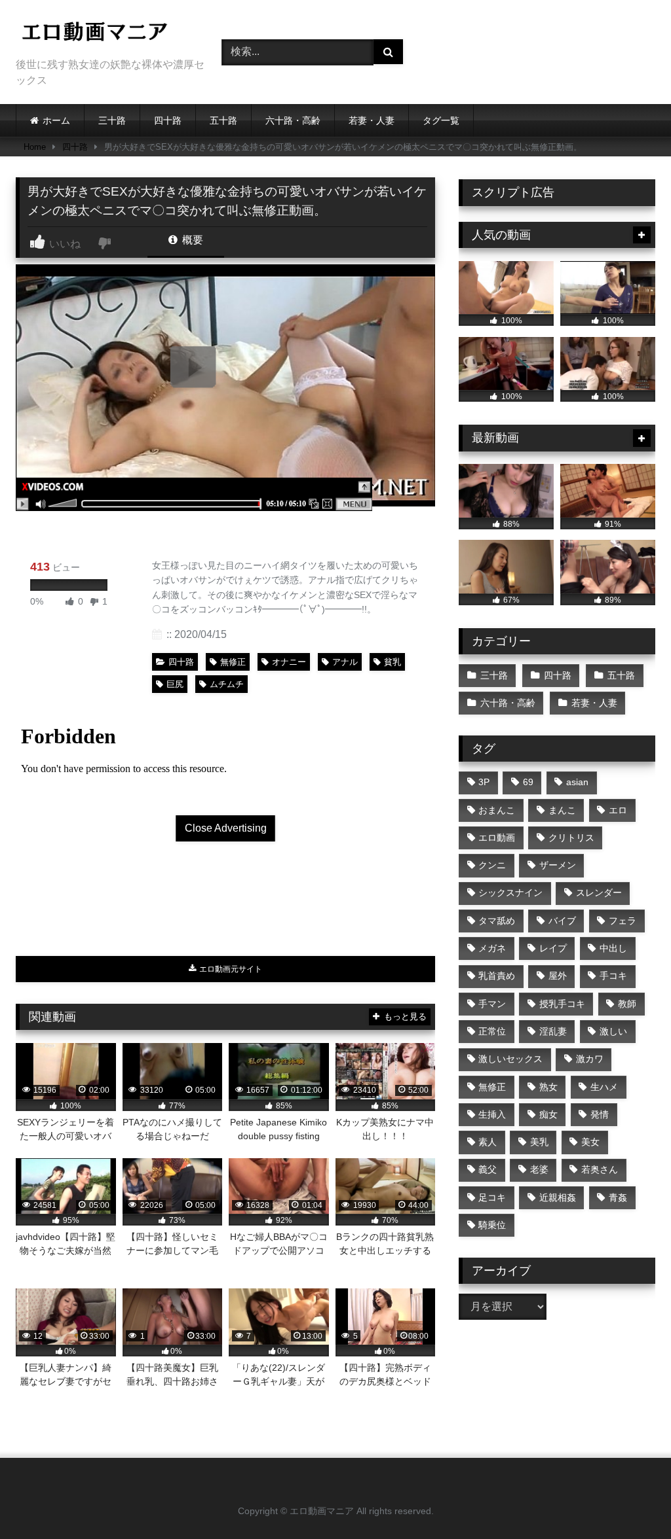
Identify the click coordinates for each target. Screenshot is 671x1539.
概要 (191, 239)
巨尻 (174, 684)
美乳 (539, 1142)
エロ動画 (496, 837)
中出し (613, 948)
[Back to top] (630, 1500)
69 (528, 782)
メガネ (492, 948)
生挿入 (492, 1114)
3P (483, 782)
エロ (618, 810)
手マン (492, 1004)
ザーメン (557, 865)
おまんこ (496, 810)
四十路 (168, 120)
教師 (627, 1004)
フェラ (622, 920)
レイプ (553, 948)
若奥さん (599, 1169)
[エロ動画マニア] (103, 33)
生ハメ (604, 1087)
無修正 (233, 662)
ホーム (56, 120)
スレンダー (599, 892)
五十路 (223, 120)
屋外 (557, 975)
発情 (599, 1114)
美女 (590, 1142)
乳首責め (496, 975)
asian (577, 782)
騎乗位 (492, 1225)
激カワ (590, 1058)
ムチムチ (227, 684)
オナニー (289, 662)
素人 (487, 1142)
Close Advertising (226, 828)
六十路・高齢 (292, 120)
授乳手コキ (562, 1004)
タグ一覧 (441, 120)
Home (35, 147)
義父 (487, 1169)
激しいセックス (510, 1058)
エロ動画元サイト (229, 969)
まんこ (562, 810)
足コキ (492, 1197)
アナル (345, 662)
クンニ (492, 865)
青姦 (618, 1197)
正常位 (492, 1031)
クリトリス (571, 837)
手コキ (613, 975)
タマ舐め (496, 920)
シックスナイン (510, 892)
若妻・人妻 (371, 120)
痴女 (548, 1114)
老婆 (539, 1169)
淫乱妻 (553, 1031)
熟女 (548, 1087)
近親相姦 (557, 1197)
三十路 (112, 120)
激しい (613, 1031)
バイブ (562, 920)
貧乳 (392, 662)
